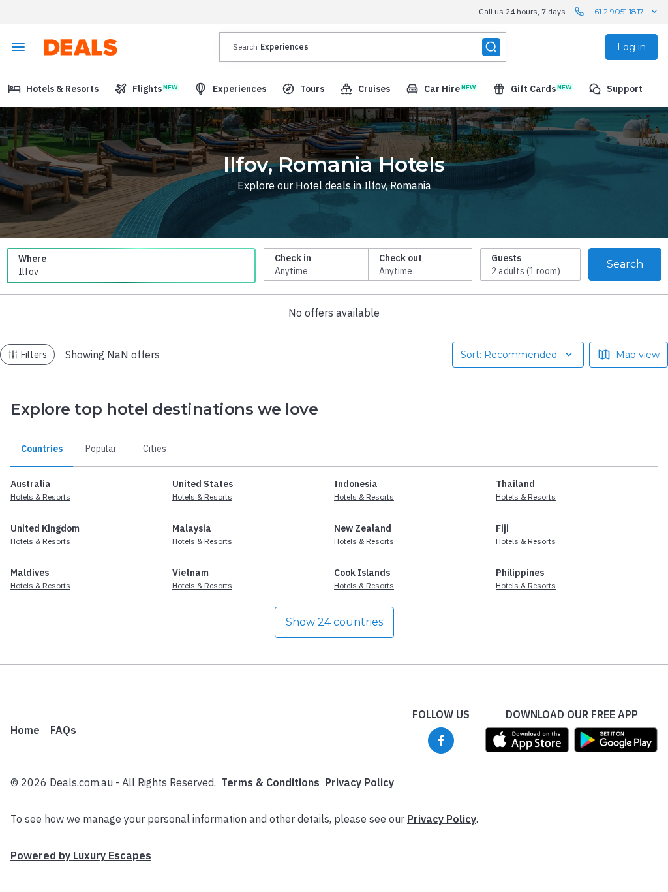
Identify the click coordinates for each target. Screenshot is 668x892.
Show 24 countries (334, 622)
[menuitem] (53, 89)
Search (625, 264)
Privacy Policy (359, 782)
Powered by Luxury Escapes (80, 855)
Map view (638, 354)
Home (25, 730)
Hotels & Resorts (40, 497)
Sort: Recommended (509, 354)
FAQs (63, 730)
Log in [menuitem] (631, 47)
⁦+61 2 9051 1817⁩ (617, 11)
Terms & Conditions (270, 782)
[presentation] (363, 47)
